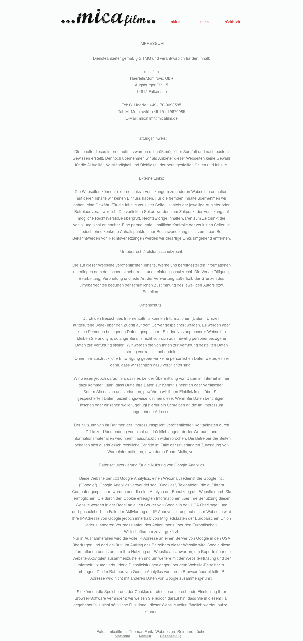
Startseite (122, 635)
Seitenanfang (170, 635)
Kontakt (145, 635)
